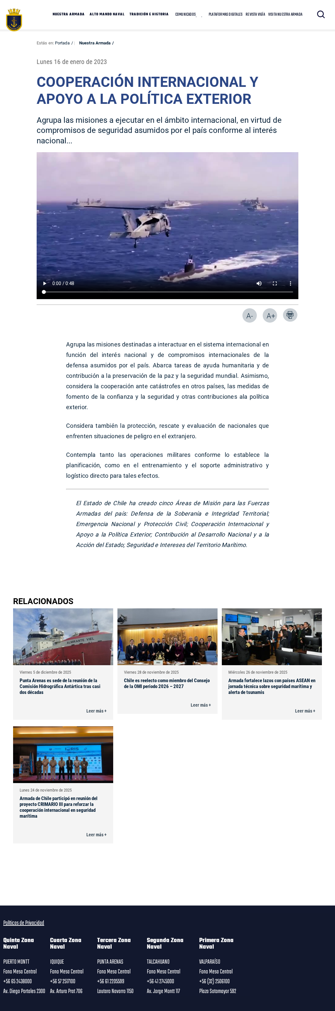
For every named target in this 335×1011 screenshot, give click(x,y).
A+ (271, 315)
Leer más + (96, 711)
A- (249, 315)
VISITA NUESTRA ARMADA (285, 14)
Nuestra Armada (95, 43)
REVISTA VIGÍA (255, 14)
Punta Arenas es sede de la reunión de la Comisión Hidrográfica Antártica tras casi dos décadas (60, 686)
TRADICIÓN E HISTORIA (149, 15)
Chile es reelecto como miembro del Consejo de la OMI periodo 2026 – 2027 (167, 683)
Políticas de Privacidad (23, 923)
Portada (62, 43)
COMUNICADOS (185, 14)
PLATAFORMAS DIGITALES (225, 14)
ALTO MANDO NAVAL (107, 15)
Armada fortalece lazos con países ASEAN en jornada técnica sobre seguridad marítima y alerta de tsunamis (271, 686)
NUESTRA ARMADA (69, 15)
